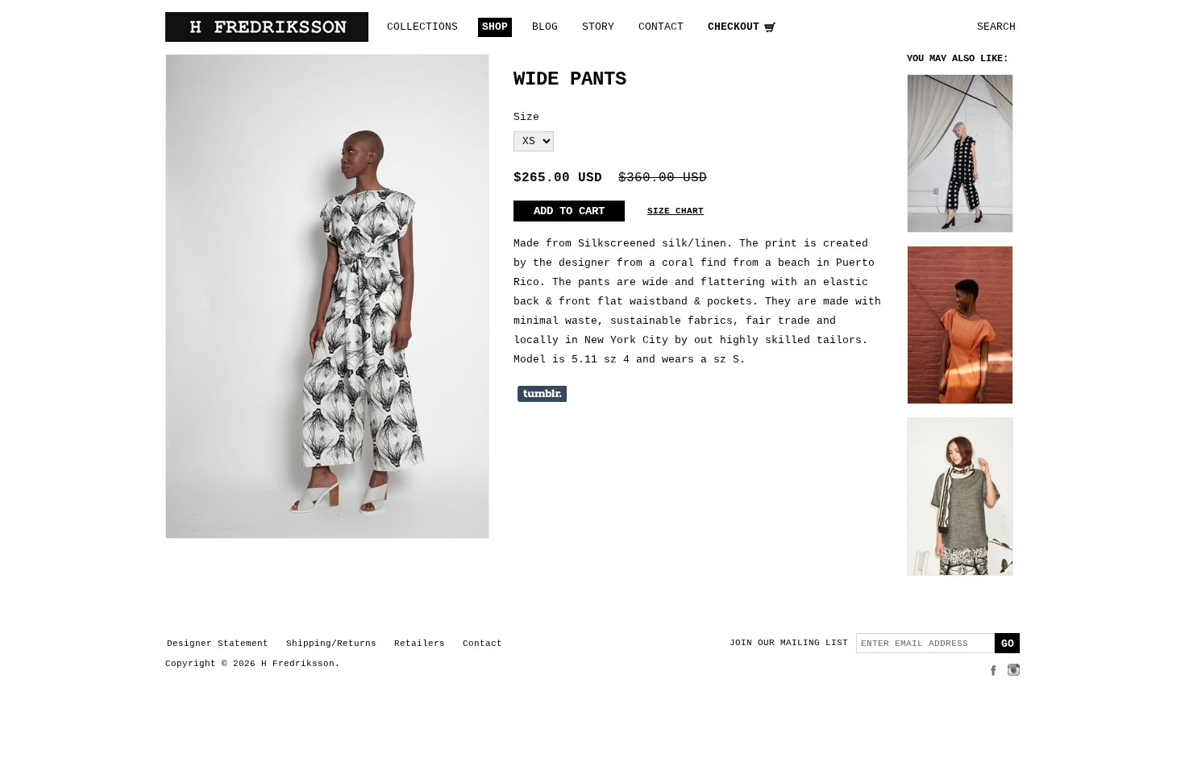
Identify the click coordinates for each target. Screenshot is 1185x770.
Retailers (419, 643)
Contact (482, 643)
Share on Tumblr (542, 394)
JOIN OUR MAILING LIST (789, 643)
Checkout (733, 27)
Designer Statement (217, 643)
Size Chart (675, 211)
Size (526, 117)
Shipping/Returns (331, 643)
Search (996, 27)
